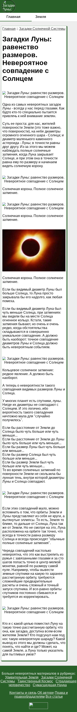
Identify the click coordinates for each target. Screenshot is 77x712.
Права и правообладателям (41, 694)
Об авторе (45, 693)
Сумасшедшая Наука (50, 685)
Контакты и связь (23, 693)
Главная (13, 17)
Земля (40, 17)
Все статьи (54, 696)
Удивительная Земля (21, 677)
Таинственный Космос (35, 681)
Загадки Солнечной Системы (42, 29)
